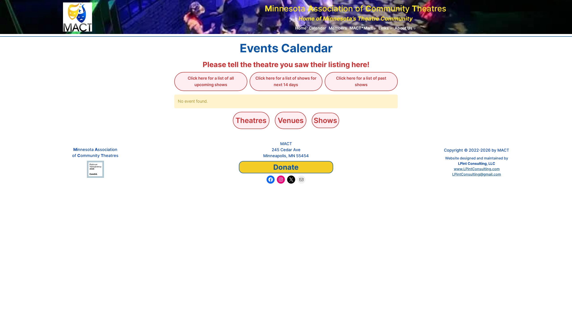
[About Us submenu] (414, 28)
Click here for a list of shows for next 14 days (285, 81)
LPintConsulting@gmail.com (476, 174)
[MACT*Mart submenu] (375, 28)
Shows (325, 120)
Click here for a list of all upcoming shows (211, 81)
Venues (291, 120)
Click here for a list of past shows (361, 81)
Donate (286, 167)
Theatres (251, 120)
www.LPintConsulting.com (477, 169)
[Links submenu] (391, 28)
